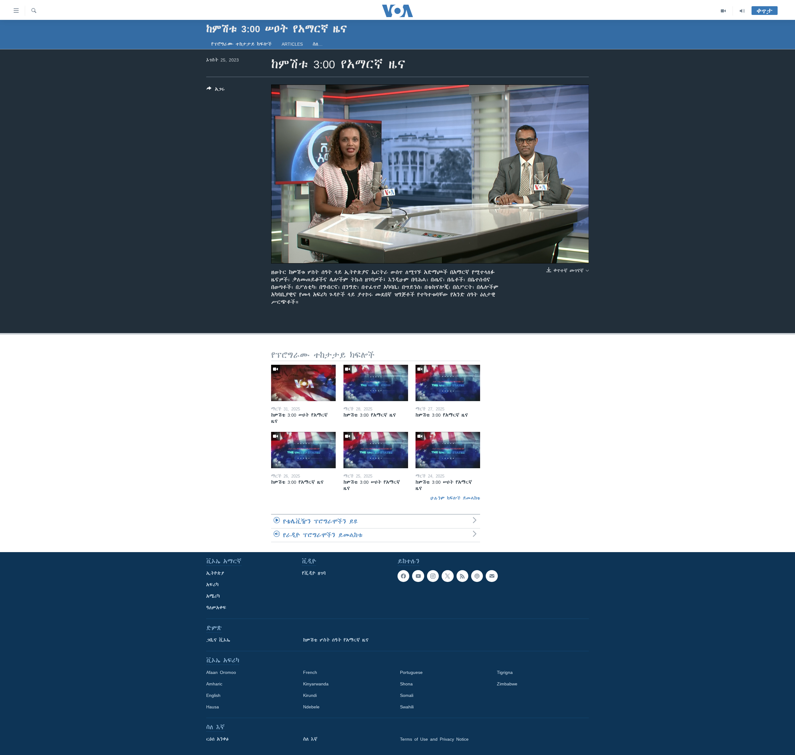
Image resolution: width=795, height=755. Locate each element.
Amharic (214, 684)
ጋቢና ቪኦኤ (218, 640)
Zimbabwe (507, 684)
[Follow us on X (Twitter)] (447, 576)
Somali (406, 695)
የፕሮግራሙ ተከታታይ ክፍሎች (241, 44)
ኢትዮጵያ (215, 573)
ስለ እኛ (310, 739)
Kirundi (310, 695)
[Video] (723, 11)
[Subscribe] (491, 576)
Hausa (212, 707)
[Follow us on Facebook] (403, 576)
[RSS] (462, 576)
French (310, 672)
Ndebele (311, 707)
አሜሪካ (213, 596)
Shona (406, 684)
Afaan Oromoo (221, 672)
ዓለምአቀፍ (216, 608)
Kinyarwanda (316, 684)
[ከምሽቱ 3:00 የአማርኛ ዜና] (375, 383)
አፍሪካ (212, 585)
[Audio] (742, 11)
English (213, 695)
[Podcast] (477, 576)
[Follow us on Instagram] (433, 576)
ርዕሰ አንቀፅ (217, 739)
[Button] (216, 90)
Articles (292, 44)
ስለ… (318, 44)
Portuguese (411, 672)
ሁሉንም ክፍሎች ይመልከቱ (455, 498)
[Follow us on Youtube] (418, 576)
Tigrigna (505, 672)
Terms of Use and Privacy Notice (434, 739)
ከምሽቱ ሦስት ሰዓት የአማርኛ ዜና (336, 640)
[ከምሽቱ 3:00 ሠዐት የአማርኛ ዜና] (303, 383)
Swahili (407, 707)
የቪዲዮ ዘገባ (314, 573)
